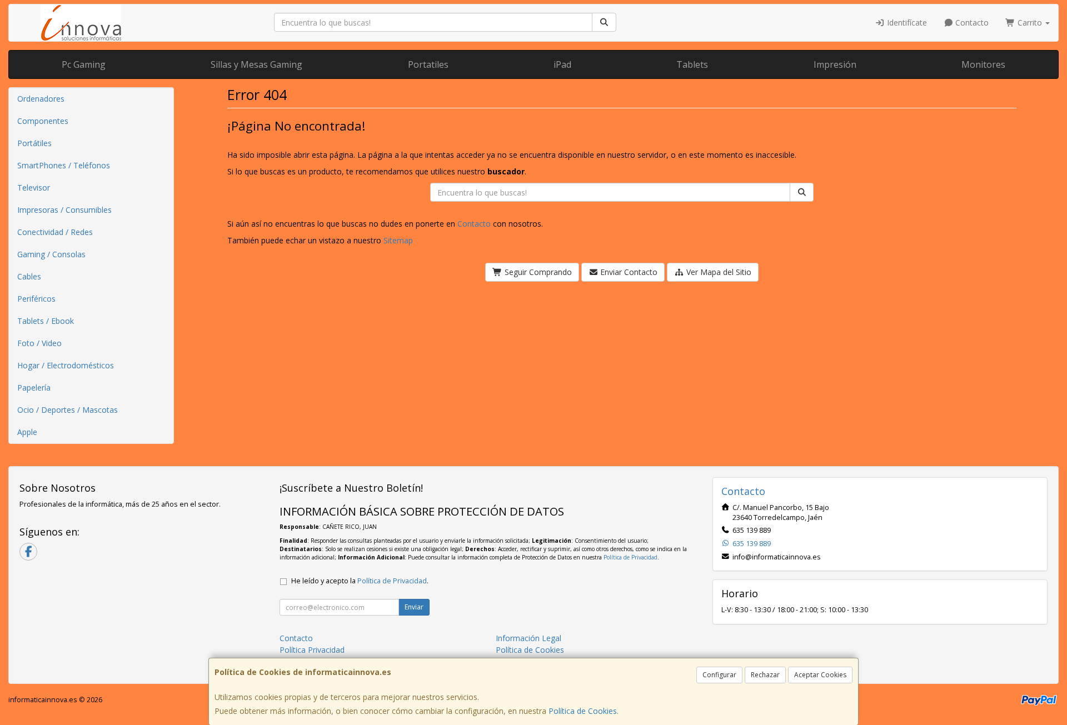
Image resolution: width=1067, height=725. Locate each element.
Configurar (719, 674)
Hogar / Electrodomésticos (65, 365)
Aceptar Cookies (820, 674)
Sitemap (398, 240)
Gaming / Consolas (51, 254)
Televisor (33, 187)
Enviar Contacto (627, 272)
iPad (562, 64)
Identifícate (906, 22)
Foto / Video (39, 343)
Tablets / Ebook (45, 321)
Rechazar (765, 674)
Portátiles (34, 143)
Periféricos (36, 298)
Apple (27, 432)
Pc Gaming (84, 64)
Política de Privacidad (630, 557)
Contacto (971, 22)
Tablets (692, 64)
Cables (29, 276)
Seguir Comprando (537, 272)
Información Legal (528, 638)
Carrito (1029, 22)
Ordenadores (40, 98)
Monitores (983, 64)
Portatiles (428, 64)
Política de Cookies (583, 711)
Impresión (835, 64)
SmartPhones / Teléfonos (63, 165)
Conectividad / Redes (55, 232)
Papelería (34, 387)
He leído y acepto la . (359, 581)
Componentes (42, 121)
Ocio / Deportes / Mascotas (67, 409)
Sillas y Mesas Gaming (256, 64)
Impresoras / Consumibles (64, 209)
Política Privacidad (312, 649)
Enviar (414, 607)
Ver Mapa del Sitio (717, 272)
